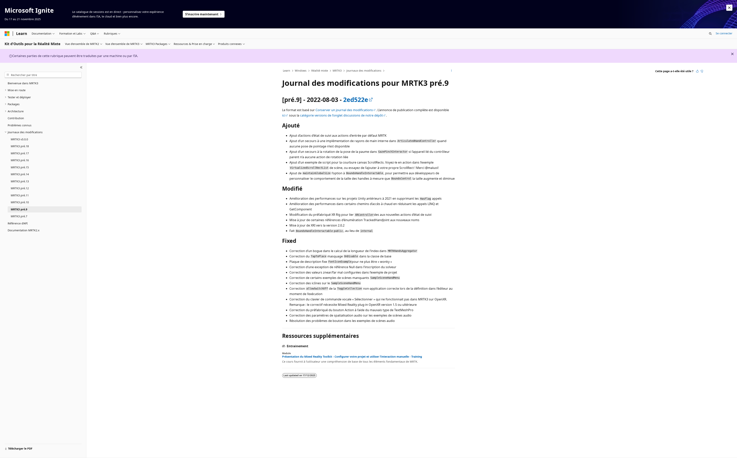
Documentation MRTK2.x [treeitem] (23, 230)
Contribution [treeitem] (16, 118)
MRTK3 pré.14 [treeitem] (20, 174)
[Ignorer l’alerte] (729, 8)
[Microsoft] (7, 33)
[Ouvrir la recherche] (710, 33)
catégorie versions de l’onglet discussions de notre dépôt (341, 115)
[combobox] (43, 75)
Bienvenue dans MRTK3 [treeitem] (23, 83)
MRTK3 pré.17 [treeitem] (20, 153)
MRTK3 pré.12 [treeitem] (20, 188)
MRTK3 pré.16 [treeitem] (20, 160)
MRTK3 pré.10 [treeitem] (20, 202)
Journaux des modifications (363, 70)
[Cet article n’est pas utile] (702, 71)
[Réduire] (81, 67)
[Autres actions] (451, 71)
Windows (301, 70)
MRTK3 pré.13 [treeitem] (20, 181)
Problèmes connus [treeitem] (19, 125)
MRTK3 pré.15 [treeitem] (20, 167)
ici (283, 115)
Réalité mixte (319, 70)
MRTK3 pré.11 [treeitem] (20, 195)
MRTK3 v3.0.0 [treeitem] (19, 139)
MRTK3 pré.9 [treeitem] (19, 209)
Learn (286, 70)
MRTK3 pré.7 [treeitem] (19, 216)
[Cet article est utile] (697, 71)
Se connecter (724, 33)
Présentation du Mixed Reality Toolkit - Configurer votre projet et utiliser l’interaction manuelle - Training (352, 356)
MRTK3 (337, 70)
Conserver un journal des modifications (344, 110)
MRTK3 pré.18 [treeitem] (20, 146)
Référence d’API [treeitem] (18, 223)
